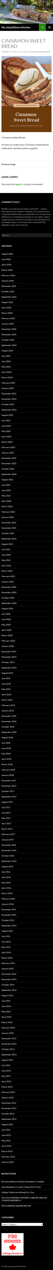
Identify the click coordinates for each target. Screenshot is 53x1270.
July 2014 (5, 1001)
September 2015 (8, 925)
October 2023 (7, 404)
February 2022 (8, 512)
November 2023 (8, 399)
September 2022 (8, 474)
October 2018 (7, 726)
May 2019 (6, 689)
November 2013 (8, 1044)
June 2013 (6, 1070)
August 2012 (7, 1124)
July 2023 (5, 420)
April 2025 (6, 307)
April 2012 (6, 1146)
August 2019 (7, 673)
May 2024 (6, 366)
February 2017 (8, 834)
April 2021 (6, 565)
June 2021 (6, 554)
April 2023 (6, 436)
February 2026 (8, 275)
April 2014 (6, 1017)
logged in (19, 184)
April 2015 (6, 952)
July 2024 (5, 356)
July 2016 (5, 872)
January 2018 (7, 775)
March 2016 (7, 893)
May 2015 (6, 947)
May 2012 (6, 1140)
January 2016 (7, 904)
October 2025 (7, 291)
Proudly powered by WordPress (13, 1266)
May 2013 (6, 1076)
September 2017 (8, 796)
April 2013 (6, 1081)
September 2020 (8, 603)
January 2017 (7, 839)
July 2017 (5, 807)
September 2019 (8, 667)
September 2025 (8, 297)
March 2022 (7, 506)
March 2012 (7, 1151)
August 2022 (7, 479)
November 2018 (8, 721)
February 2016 (8, 898)
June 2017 (6, 812)
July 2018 (5, 743)
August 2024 (7, 350)
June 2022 (6, 490)
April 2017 (6, 823)
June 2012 (6, 1135)
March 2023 (7, 442)
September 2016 (8, 861)
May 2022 (6, 495)
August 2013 (7, 1060)
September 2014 (8, 990)
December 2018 (8, 716)
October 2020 (7, 597)
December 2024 (8, 329)
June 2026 (6, 259)
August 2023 (7, 415)
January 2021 (7, 581)
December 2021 (8, 522)
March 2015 (7, 958)
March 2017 (7, 829)
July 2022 (5, 485)
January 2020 (7, 646)
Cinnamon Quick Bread (39, 52)
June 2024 (6, 361)
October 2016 (7, 855)
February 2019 (8, 705)
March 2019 (7, 700)
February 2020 (8, 640)
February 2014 (8, 1027)
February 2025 (8, 318)
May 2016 (6, 882)
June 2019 (6, 683)
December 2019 (8, 651)
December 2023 (8, 393)
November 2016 (8, 850)
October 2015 (7, 920)
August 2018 (7, 737)
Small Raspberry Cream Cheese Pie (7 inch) (21, 1187)
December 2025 (8, 286)
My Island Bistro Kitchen (15, 27)
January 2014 (7, 1033)
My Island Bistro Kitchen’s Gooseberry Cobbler (22, 1181)
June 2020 (6, 619)
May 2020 (6, 624)
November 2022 (8, 463)
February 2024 (8, 383)
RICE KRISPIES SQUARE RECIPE (16, 1205)
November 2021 (8, 528)
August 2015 (7, 931)
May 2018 (6, 753)
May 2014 (6, 1011)
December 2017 (8, 780)
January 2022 (7, 517)
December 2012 (8, 1103)
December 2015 (8, 909)
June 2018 (6, 748)
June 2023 (6, 426)
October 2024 (7, 340)
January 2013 (7, 1097)
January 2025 (7, 323)
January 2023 (7, 452)
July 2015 (5, 936)
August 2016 (7, 866)
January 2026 (7, 280)
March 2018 (7, 764)
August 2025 (7, 302)
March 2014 (7, 1022)
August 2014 (7, 995)
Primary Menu (49, 27)
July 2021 (5, 549)
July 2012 (5, 1129)
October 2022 (7, 469)
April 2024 (6, 372)
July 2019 (5, 678)
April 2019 (6, 694)
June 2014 (6, 1006)
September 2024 (8, 345)
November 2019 (8, 657)
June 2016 (6, 877)
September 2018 (8, 732)
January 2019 (7, 710)
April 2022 (6, 501)
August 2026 (7, 254)
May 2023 (6, 431)
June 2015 (6, 941)
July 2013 (5, 1065)
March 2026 (7, 270)
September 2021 (8, 538)
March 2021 (7, 571)
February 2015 (8, 963)
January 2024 (7, 388)
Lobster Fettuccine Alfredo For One (17, 1192)
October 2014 (7, 984)
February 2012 (8, 1156)
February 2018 (8, 769)
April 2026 (6, 264)
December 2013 (8, 1038)
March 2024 (7, 377)
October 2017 (7, 791)
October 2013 (7, 1049)
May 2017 (6, 818)
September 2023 (8, 409)
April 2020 (6, 630)
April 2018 (6, 759)
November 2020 (8, 592)
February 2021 (8, 576)
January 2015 (7, 968)
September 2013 (8, 1054)
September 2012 (8, 1119)
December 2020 (8, 587)
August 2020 (7, 608)
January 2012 (7, 1162)
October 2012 (7, 1113)
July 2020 (5, 614)
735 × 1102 (22, 52)
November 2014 (8, 979)
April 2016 (6, 888)
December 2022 (8, 458)
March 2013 (7, 1087)
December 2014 (8, 974)
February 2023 (8, 447)
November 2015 (8, 915)
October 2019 (7, 662)
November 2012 (8, 1108)
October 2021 (7, 533)
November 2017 (8, 786)
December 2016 (8, 845)
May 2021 (6, 560)
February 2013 (8, 1092)
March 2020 (7, 635)
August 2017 (7, 802)
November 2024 (8, 334)
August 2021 (7, 544)
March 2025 (7, 313)
